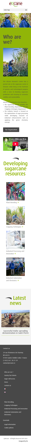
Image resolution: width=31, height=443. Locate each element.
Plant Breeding (9, 402)
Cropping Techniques (10, 405)
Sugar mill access (9, 379)
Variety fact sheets (10, 375)
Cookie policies (9, 428)
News (6, 382)
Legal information (10, 424)
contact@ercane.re (9, 363)
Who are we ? (8, 372)
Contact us (7, 385)
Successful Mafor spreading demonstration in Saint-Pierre (15, 332)
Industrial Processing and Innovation (16, 409)
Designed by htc (23, 441)
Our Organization (11, 130)
